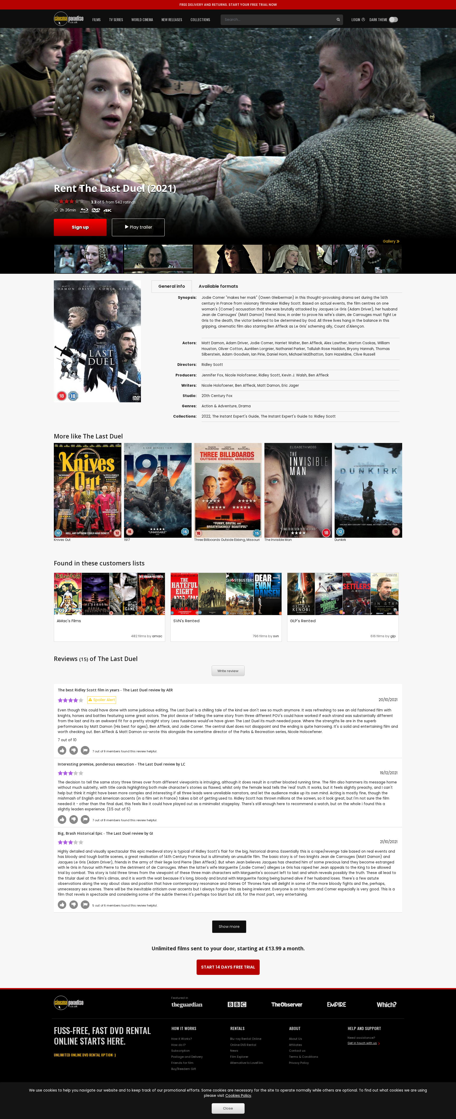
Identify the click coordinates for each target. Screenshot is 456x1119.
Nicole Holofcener (241, 375)
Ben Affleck (318, 375)
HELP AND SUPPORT (364, 1028)
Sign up (80, 227)
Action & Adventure (219, 406)
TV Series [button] (116, 19)
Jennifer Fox (212, 375)
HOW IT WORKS (184, 1028)
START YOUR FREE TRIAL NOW (228, 4)
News (234, 1051)
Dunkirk (340, 539)
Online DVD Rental (243, 1045)
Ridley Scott (269, 375)
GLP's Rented (303, 621)
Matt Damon (268, 385)
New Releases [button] (172, 19)
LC (183, 764)
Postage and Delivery (187, 1057)
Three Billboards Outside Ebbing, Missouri (227, 539)
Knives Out (62, 539)
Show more (229, 926)
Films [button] (96, 19)
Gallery (390, 241)
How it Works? (181, 1039)
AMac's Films (69, 621)
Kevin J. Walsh (294, 375)
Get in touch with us (362, 1043)
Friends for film (182, 1063)
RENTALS (237, 1028)
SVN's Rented (186, 621)
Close (228, 1108)
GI (151, 833)
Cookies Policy (238, 1095)
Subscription (180, 1051)
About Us (295, 1039)
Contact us (297, 1051)
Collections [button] (200, 19)
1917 (127, 539)
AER (169, 689)
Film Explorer (239, 1057)
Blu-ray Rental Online (245, 1039)
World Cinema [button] (142, 19)
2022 (206, 416)
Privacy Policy (299, 1063)
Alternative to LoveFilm (246, 1063)
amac (157, 636)
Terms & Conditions (303, 1057)
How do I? (178, 1045)
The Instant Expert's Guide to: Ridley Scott (298, 416)
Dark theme (378, 19)
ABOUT (295, 1028)
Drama (245, 406)
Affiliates (295, 1045)
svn (276, 636)
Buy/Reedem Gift (183, 1069)
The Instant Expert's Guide (235, 416)
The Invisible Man (278, 539)
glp (393, 636)
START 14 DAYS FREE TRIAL (228, 967)
